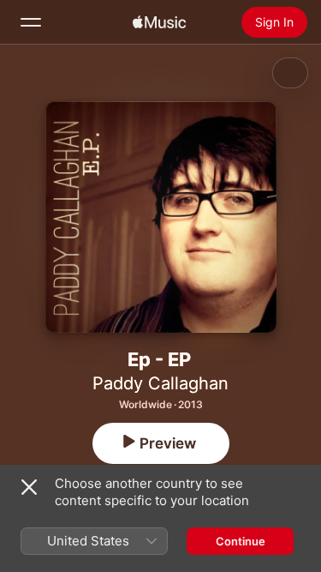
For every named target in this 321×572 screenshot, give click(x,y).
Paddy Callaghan (160, 383)
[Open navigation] (31, 22)
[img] (159, 22)
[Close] (29, 487)
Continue (240, 541)
